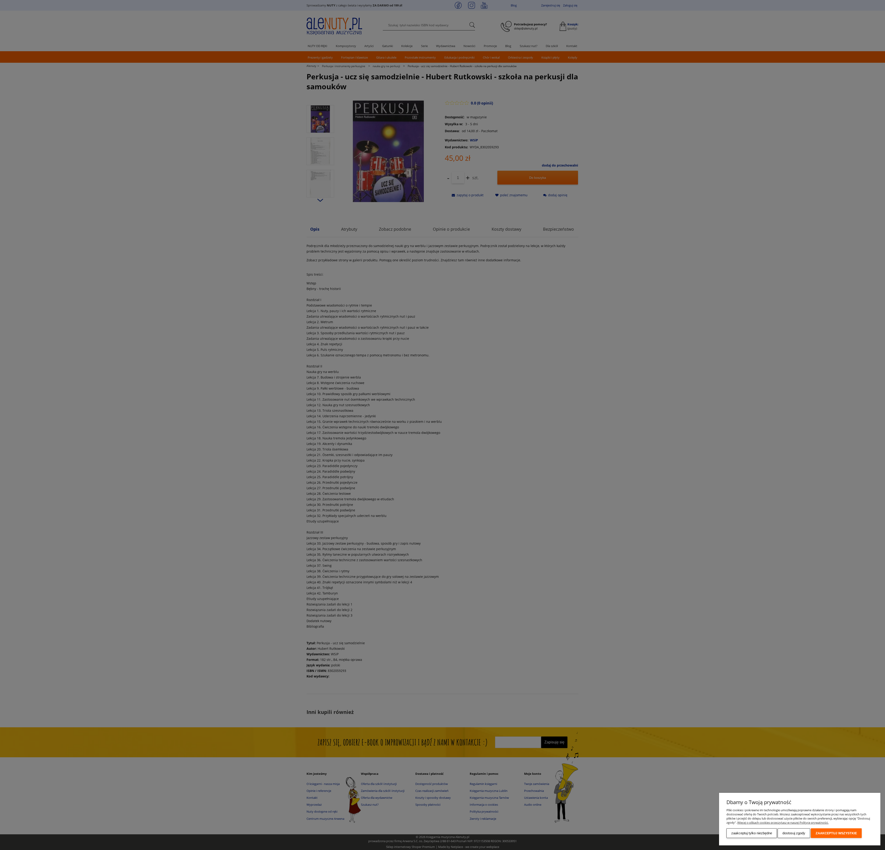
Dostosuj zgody (793, 833)
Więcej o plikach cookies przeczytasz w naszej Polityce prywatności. (783, 822)
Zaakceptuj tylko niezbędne (751, 833)
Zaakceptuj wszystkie (836, 833)
